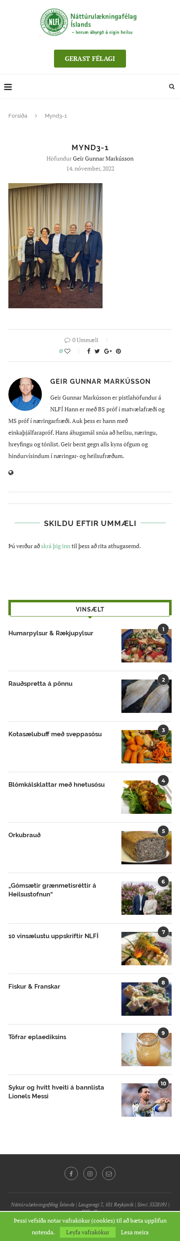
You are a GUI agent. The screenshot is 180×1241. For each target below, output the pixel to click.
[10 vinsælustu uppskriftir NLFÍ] (146, 948)
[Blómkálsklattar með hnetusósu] (146, 797)
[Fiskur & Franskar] (146, 999)
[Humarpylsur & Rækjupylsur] (146, 645)
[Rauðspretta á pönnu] (146, 696)
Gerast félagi (90, 58)
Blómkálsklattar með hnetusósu (56, 784)
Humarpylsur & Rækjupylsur (50, 633)
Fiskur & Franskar (34, 986)
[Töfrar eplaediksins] (146, 1049)
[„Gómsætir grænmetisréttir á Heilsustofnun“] (146, 898)
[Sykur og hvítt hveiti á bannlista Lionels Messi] (146, 1100)
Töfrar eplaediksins (37, 1037)
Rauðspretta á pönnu (40, 683)
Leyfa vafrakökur (87, 1232)
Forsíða (17, 116)
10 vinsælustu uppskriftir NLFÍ (53, 936)
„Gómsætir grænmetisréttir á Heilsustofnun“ (52, 890)
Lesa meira (135, 1232)
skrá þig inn (55, 546)
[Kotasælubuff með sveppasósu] (146, 746)
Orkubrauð (24, 835)
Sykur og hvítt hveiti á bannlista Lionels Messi (56, 1092)
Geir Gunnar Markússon (103, 158)
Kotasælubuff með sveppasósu (55, 734)
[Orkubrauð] (146, 847)
